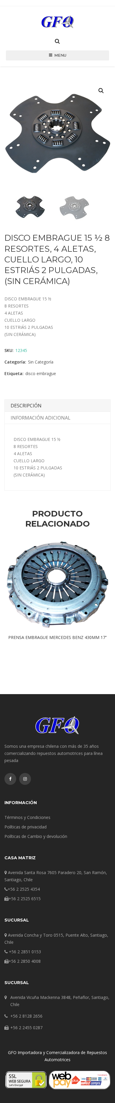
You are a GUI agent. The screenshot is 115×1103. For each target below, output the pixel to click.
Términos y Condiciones (27, 817)
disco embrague (40, 373)
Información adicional (40, 418)
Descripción (26, 405)
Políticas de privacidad (25, 827)
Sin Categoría (40, 362)
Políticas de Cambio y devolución (35, 836)
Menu (60, 55)
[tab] (57, 406)
